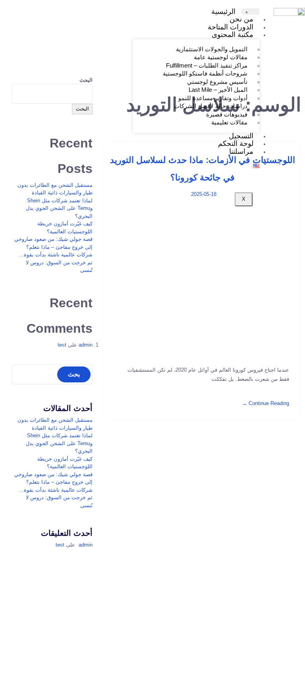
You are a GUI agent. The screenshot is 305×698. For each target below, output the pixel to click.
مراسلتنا (241, 151)
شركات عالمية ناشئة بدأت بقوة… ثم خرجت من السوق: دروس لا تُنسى (56, 262)
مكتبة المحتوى (232, 35)
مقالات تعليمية (229, 122)
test (62, 345)
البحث (86, 80)
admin (86, 345)
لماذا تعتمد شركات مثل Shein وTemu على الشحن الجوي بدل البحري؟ (59, 208)
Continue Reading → (265, 403)
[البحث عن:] (52, 375)
